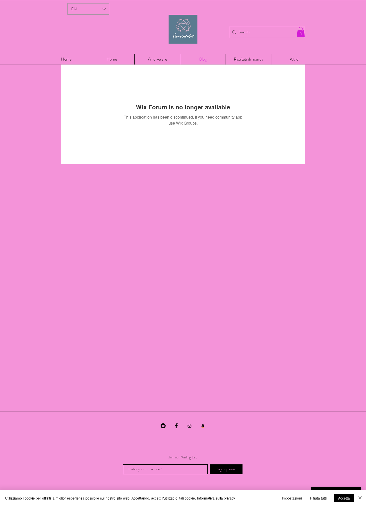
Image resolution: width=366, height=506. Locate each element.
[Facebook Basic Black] (176, 425)
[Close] (360, 498)
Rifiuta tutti (318, 498)
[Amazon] (202, 425)
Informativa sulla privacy (216, 498)
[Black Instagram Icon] (189, 425)
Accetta (344, 498)
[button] (301, 32)
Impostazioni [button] (292, 498)
